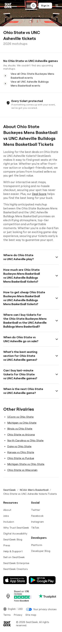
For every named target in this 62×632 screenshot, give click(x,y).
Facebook (37, 515)
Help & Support (13, 551)
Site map (30, 614)
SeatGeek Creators (15, 569)
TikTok (35, 527)
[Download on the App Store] (15, 580)
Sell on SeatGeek (14, 557)
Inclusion (8, 521)
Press (6, 545)
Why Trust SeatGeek (16, 527)
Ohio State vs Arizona (21, 434)
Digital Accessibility (15, 533)
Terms (7, 614)
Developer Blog (40, 551)
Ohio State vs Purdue (20, 458)
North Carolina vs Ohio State (25, 440)
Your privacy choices (45, 609)
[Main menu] (57, 6)
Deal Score (39, 194)
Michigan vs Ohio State (21, 422)
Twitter (35, 509)
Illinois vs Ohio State (19, 428)
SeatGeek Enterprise (16, 563)
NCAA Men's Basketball (34, 489)
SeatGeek (9, 489)
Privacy (18, 614)
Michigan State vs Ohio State (25, 464)
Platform (36, 545)
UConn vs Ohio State (20, 416)
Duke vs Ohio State (19, 446)
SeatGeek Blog (12, 539)
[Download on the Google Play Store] (42, 580)
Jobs (6, 515)
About (7, 509)
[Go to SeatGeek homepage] (8, 5)
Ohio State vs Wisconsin (22, 470)
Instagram (37, 521)
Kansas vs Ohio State (20, 452)
